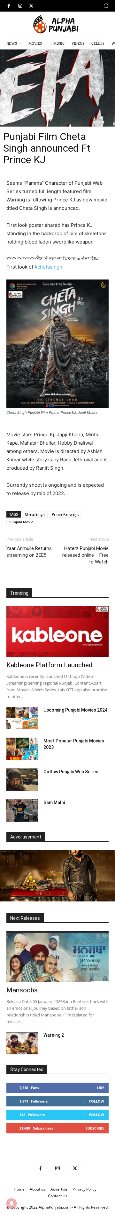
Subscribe (95, 1128)
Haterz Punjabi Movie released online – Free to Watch (85, 555)
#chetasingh (48, 267)
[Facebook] (8, 6)
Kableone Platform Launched (49, 665)
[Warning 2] (22, 1043)
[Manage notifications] (11, 1203)
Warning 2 (53, 1035)
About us (37, 1189)
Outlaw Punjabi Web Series (70, 771)
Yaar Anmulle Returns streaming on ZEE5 (29, 551)
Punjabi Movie (21, 521)
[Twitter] (31, 6)
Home (19, 1189)
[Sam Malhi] (22, 810)
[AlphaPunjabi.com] (57, 24)
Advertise (58, 1189)
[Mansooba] (57, 956)
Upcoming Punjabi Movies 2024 (75, 710)
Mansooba (22, 990)
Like (100, 1087)
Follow (96, 1101)
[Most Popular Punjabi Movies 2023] (22, 749)
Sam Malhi (54, 802)
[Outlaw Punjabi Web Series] (22, 779)
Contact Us (57, 1196)
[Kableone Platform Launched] (57, 631)
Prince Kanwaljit (65, 514)
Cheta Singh (35, 514)
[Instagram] (20, 6)
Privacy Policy (84, 1189)
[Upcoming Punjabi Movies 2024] (22, 718)
